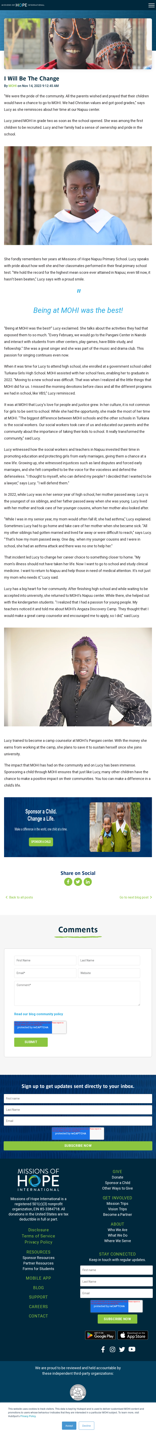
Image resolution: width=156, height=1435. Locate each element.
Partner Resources (38, 1263)
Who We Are (117, 1230)
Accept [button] (69, 1425)
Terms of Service (38, 1236)
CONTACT (38, 1316)
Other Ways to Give (117, 1188)
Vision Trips (117, 1209)
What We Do (117, 1235)
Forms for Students (38, 1269)
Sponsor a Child (117, 1183)
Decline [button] (86, 1425)
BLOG (38, 1287)
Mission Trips (117, 1203)
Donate (117, 1177)
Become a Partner (117, 1214)
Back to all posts (21, 897)
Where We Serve (117, 1241)
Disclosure (38, 1229)
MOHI (13, 86)
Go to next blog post (134, 897)
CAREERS (38, 1306)
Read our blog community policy (38, 1014)
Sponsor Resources (39, 1258)
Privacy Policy (28, 1416)
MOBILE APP (38, 1278)
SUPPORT (38, 1297)
